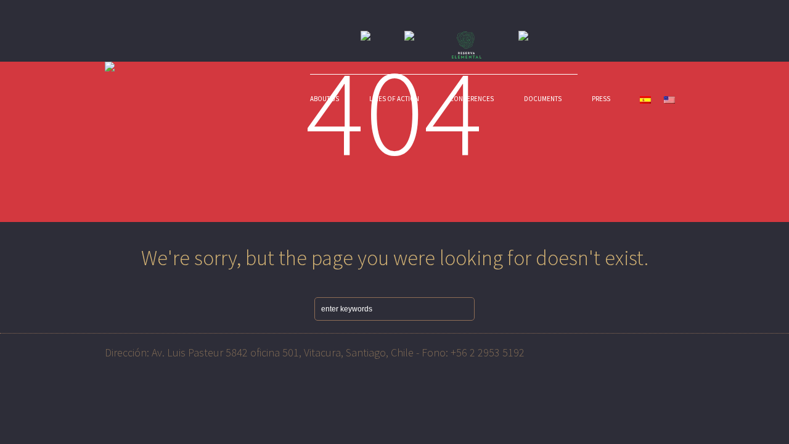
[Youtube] (622, 350)
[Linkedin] (648, 350)
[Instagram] (673, 350)
